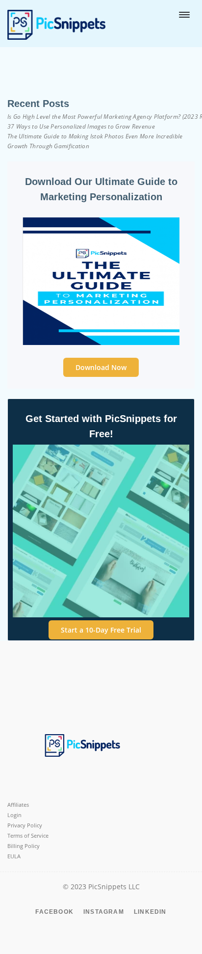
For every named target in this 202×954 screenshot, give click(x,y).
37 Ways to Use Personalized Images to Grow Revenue (81, 126)
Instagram (103, 911)
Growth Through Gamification (48, 146)
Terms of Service (28, 835)
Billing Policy (23, 845)
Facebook (54, 911)
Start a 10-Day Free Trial (101, 630)
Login (14, 815)
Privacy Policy (24, 825)
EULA (14, 856)
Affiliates (18, 804)
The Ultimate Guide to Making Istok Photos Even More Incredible (95, 136)
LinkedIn (150, 911)
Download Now (101, 367)
